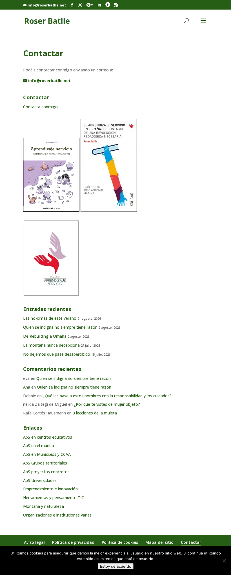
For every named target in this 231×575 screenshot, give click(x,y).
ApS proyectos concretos (46, 471)
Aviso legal (34, 542)
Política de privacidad (73, 542)
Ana (26, 387)
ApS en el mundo (38, 445)
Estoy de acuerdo (115, 566)
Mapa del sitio (159, 542)
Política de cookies (120, 542)
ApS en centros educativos (47, 437)
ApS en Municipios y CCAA (47, 454)
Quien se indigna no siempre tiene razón (60, 327)
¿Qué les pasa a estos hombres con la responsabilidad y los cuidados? (107, 395)
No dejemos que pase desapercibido (56, 354)
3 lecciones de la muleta (95, 413)
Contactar (191, 542)
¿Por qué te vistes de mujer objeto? (107, 404)
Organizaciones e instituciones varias (57, 515)
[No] (224, 560)
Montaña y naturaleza (43, 506)
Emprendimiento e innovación (50, 488)
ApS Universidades (40, 480)
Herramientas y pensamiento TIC (53, 497)
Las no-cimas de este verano (49, 318)
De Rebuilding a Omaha (44, 336)
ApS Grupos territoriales (45, 463)
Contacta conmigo (40, 106)
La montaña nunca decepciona (51, 345)
